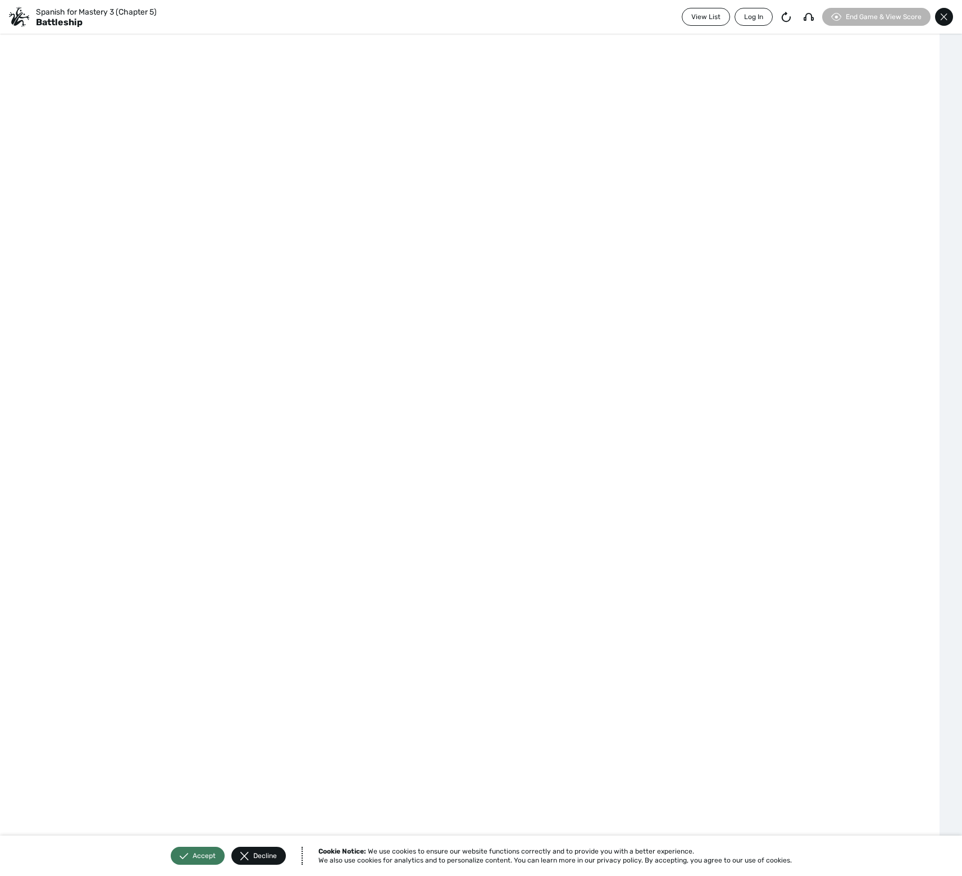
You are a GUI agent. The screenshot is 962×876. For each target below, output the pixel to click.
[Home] (19, 17)
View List (706, 17)
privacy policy (619, 860)
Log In (753, 17)
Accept (204, 856)
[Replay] (786, 17)
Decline (265, 856)
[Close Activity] (944, 17)
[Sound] (809, 17)
